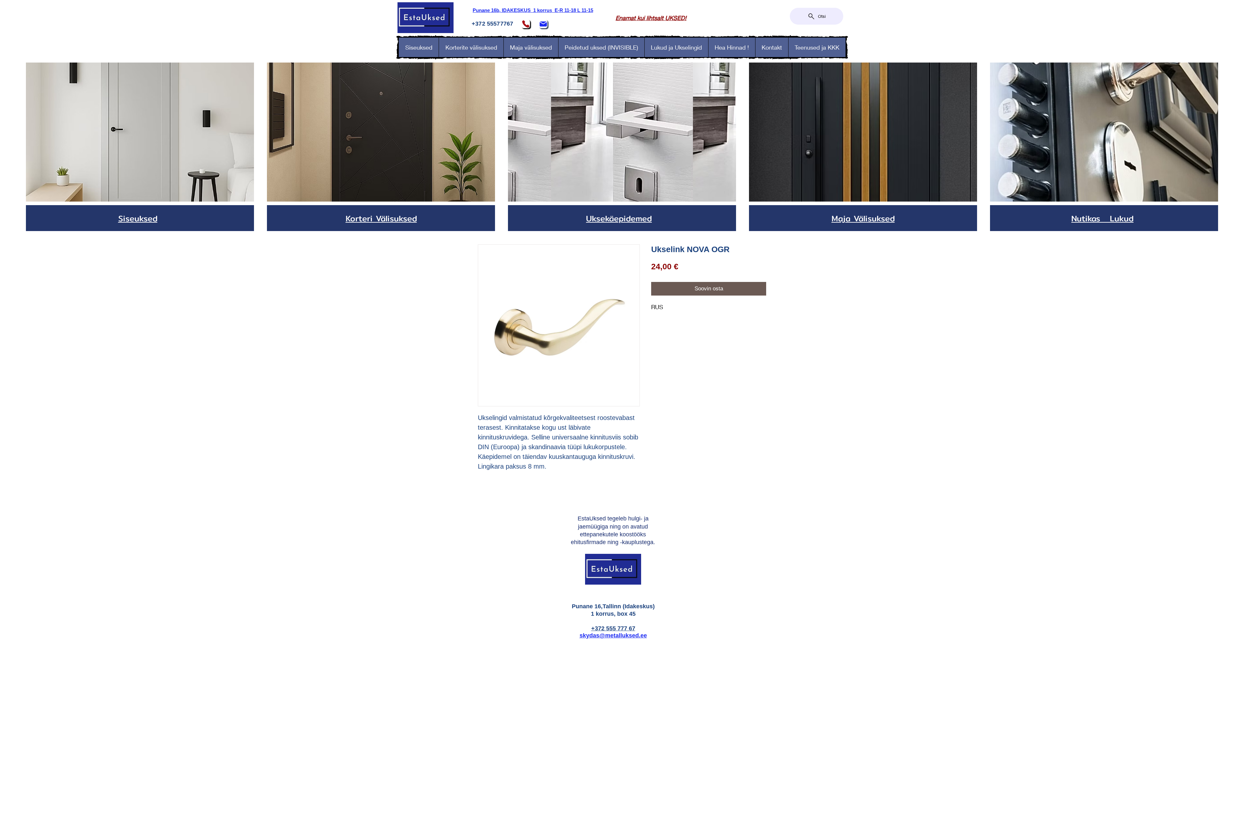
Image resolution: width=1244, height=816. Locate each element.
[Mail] (543, 24)
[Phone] (526, 24)
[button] (676, 47)
